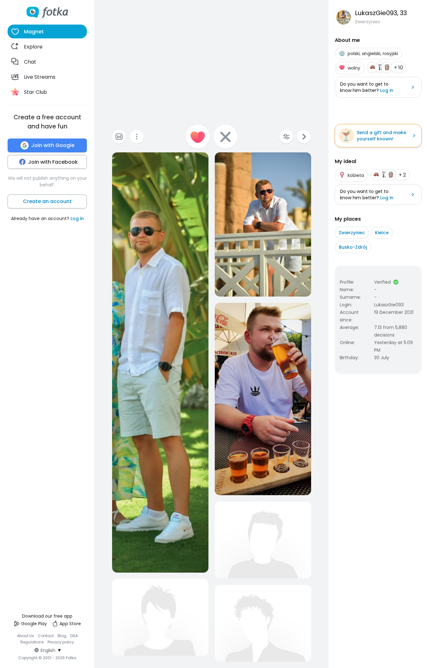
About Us (25, 635)
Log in (77, 218)
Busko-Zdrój (353, 247)
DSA (74, 635)
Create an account (47, 201)
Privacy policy (61, 642)
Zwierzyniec (352, 232)
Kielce (382, 232)
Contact (46, 635)
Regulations (32, 642)
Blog (62, 635)
